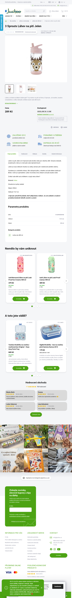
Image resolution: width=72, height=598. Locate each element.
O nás (6, 537)
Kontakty (29, 551)
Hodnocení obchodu (36, 382)
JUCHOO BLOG (9, 548)
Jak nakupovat (31, 556)
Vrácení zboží (8, 551)
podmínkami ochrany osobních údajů (19, 516)
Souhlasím (57, 586)
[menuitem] (9, 16)
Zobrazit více (36, 414)
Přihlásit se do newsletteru (18, 521)
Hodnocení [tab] (24, 154)
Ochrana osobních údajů (34, 553)
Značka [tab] (44, 154)
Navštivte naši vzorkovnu (12, 542)
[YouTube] (59, 549)
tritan (15, 180)
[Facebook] (51, 549)
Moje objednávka (32, 559)
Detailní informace (10, 103)
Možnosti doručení (45, 114)
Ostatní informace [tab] (57, 154)
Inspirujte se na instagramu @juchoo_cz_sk (37, 478)
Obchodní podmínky (10, 2)
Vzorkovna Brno (31, 548)
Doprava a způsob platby (24, 2)
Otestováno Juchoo (10, 545)
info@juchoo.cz (57, 537)
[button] (32, 306)
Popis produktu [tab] (12, 154)
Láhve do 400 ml (18, 235)
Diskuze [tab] (35, 154)
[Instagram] (54, 549)
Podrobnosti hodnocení (30, 32)
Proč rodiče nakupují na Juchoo (13, 539)
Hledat (44, 11)
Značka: (46, 32)
